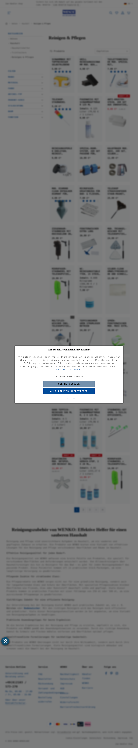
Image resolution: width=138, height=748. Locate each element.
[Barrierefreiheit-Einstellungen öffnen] (5, 641)
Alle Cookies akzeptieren (69, 391)
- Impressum (69, 398)
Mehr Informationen (68, 369)
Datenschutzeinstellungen (69, 377)
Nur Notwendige (69, 384)
